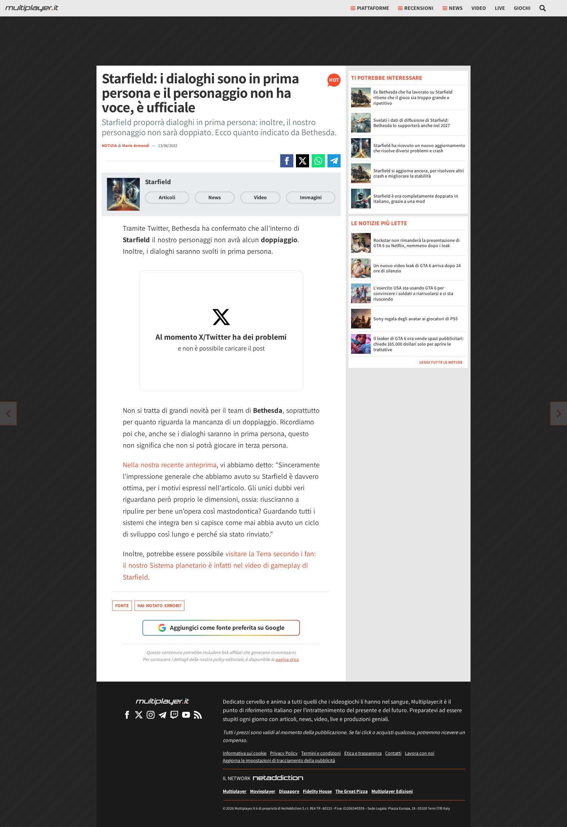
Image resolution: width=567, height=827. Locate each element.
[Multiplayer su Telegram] (162, 714)
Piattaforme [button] (373, 8)
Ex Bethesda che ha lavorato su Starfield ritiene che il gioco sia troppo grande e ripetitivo (412, 97)
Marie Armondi (136, 145)
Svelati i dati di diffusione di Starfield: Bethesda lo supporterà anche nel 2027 (411, 123)
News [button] (456, 8)
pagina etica (287, 659)
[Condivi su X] (302, 160)
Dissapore (289, 791)
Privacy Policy (284, 753)
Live (500, 8)
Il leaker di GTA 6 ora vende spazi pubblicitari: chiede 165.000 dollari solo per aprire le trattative (418, 344)
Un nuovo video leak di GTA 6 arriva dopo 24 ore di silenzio (417, 268)
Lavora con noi (419, 753)
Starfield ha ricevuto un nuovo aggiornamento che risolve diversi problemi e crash (419, 148)
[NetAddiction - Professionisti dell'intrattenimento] (278, 778)
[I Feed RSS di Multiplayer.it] (198, 714)
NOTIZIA (109, 145)
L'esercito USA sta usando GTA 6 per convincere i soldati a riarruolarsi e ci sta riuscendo (413, 293)
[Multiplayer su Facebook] (127, 714)
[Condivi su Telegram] (334, 160)
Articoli (167, 197)
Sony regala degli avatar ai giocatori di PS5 (415, 319)
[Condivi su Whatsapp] (318, 160)
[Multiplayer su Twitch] (174, 714)
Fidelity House (317, 791)
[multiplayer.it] (162, 701)
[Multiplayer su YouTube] (186, 714)
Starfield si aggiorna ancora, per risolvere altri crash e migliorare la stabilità (418, 173)
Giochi (522, 8)
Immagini (311, 197)
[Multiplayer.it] (31, 8)
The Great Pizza (351, 791)
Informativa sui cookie (244, 753)
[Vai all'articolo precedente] (559, 413)
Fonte (122, 605)
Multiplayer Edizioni (392, 791)
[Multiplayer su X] (139, 714)
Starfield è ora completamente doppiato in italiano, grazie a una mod (415, 198)
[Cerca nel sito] (543, 8)
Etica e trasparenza (363, 753)
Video (479, 8)
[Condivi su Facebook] (286, 160)
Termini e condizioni (321, 753)
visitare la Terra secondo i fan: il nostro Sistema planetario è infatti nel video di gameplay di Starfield (219, 565)
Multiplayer (234, 791)
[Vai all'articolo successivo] (8, 413)
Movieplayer (262, 791)
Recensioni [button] (418, 8)
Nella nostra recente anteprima (170, 464)
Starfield (158, 181)
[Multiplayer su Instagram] (151, 714)
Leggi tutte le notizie (441, 362)
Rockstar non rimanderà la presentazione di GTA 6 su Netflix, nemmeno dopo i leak (416, 243)
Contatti (393, 753)
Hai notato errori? (159, 605)
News (214, 197)
